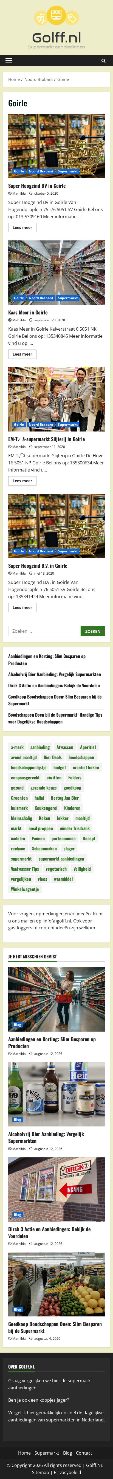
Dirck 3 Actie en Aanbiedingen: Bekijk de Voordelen (54, 685)
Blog (17, 1024)
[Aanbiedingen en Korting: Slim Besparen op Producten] (56, 999)
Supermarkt (68, 171)
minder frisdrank (75, 828)
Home (24, 1453)
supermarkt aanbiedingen (61, 858)
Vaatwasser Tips (25, 868)
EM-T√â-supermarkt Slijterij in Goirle (56, 399)
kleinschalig (21, 818)
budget (59, 767)
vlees (42, 879)
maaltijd (82, 818)
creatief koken (86, 767)
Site (36, 1472)
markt (16, 828)
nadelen (18, 838)
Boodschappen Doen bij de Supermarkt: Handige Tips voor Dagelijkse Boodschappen (55, 718)
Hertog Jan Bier (65, 797)
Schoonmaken (44, 848)
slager (69, 848)
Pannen (38, 838)
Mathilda (19, 193)
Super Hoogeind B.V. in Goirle (56, 526)
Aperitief (88, 747)
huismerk (19, 808)
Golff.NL (94, 1465)
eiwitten (54, 777)
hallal (39, 797)
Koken (44, 818)
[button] (9, 60)
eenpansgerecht (25, 777)
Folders (74, 777)
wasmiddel (63, 879)
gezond (17, 787)
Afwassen (64, 747)
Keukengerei (46, 808)
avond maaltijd (24, 757)
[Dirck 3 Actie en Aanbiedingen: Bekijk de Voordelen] (56, 1189)
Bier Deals (53, 757)
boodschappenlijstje (29, 767)
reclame (18, 848)
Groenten (19, 797)
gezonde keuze (43, 787)
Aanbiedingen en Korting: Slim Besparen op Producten (52, 1042)
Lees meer (24, 228)
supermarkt (21, 858)
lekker (63, 818)
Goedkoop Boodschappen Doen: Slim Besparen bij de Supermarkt (55, 1327)
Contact (84, 1453)
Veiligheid (82, 868)
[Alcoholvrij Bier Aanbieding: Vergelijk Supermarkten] (56, 1094)
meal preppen (41, 828)
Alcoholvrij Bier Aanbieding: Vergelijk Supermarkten (54, 674)
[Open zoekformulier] (103, 60)
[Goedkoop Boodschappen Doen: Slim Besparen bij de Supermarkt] (56, 1284)
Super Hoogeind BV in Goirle (56, 146)
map (44, 1472)
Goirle (19, 171)
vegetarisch (56, 868)
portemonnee (64, 838)
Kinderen (72, 808)
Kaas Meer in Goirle (56, 272)
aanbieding (40, 747)
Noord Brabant (41, 171)
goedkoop (72, 787)
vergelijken (21, 879)
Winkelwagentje (25, 889)
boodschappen (81, 757)
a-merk (17, 747)
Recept (89, 838)
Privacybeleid (67, 1472)
